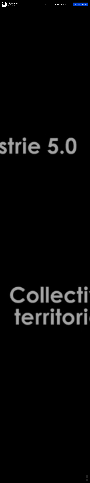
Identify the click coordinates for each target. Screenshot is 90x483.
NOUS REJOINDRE (81, 4)
